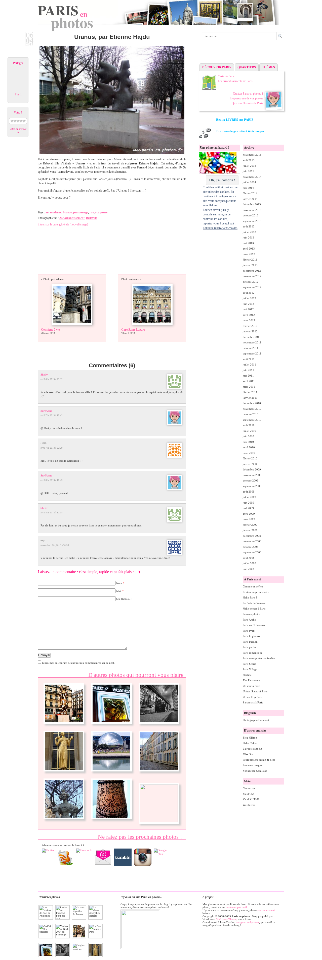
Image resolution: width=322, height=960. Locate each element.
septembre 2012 (252, 287)
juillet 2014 (249, 182)
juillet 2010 (249, 430)
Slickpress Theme (226, 919)
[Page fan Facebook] (84, 851)
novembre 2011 (252, 342)
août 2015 (249, 160)
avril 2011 (249, 381)
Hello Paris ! (250, 597)
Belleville (91, 218)
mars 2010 (249, 452)
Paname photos (251, 614)
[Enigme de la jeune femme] (64, 821)
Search (280, 36)
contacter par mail (236, 907)
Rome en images (252, 765)
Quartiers (246, 67)
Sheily (44, 374)
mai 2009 (248, 508)
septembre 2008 (252, 552)
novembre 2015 (252, 154)
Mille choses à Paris (254, 608)
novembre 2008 (252, 541)
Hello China (250, 743)
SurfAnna (46, 410)
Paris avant (249, 630)
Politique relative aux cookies (220, 228)
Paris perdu (249, 647)
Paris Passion (250, 641)
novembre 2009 (252, 474)
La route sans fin (252, 748)
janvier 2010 (250, 463)
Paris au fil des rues (254, 625)
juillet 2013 (249, 231)
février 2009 (250, 524)
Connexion (249, 788)
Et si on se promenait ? (256, 591)
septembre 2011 (252, 353)
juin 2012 (248, 303)
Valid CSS (248, 793)
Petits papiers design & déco (259, 759)
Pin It (18, 94)
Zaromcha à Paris (253, 702)
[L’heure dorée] (64, 726)
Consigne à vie (50, 329)
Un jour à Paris (251, 685)
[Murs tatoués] (159, 726)
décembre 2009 (252, 469)
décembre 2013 (252, 204)
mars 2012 (249, 320)
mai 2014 (248, 187)
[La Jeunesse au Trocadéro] (64, 773)
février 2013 (250, 259)
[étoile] (12, 121)
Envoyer (44, 655)
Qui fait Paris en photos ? (248, 93)
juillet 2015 (249, 165)
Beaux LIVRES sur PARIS (234, 120)
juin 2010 (248, 436)
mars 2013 (249, 254)
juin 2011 (248, 370)
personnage (80, 212)
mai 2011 (248, 375)
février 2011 (250, 392)
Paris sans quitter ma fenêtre (259, 658)
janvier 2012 (250, 331)
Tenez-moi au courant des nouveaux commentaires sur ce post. (78, 662)
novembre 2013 (252, 209)
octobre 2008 (250, 546)
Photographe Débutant (256, 720)
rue (92, 212)
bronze (67, 212)
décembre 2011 (252, 336)
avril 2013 (249, 248)
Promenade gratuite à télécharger (240, 131)
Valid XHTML (251, 799)
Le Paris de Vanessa (254, 603)
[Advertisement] (241, 53)
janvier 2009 (250, 530)
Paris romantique (252, 652)
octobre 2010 (250, 414)
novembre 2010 (252, 408)
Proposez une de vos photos (246, 98)
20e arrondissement (72, 218)
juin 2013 (248, 237)
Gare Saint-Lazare (133, 329)
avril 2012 (249, 314)
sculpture (101, 212)
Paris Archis (249, 619)
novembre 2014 (252, 176)
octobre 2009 (250, 480)
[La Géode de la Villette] (111, 773)
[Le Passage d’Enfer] (159, 773)
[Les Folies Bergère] (111, 726)
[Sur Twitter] (48, 851)
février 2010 (250, 458)
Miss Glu (248, 754)
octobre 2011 (250, 347)
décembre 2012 (252, 270)
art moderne (53, 212)
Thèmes (268, 67)
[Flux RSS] (65, 857)
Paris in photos (251, 636)
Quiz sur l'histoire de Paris (247, 103)
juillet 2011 (249, 364)
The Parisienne (251, 680)
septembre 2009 (252, 486)
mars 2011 (249, 386)
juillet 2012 (249, 298)
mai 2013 (248, 243)
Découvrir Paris (216, 67)
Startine (247, 674)
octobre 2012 (250, 281)
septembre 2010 (252, 419)
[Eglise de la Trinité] (159, 821)
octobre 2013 (250, 215)
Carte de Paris (226, 76)
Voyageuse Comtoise (255, 770)
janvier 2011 (250, 397)
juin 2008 (248, 568)
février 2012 (250, 325)
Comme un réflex (253, 586)
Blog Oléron (250, 737)
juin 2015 (248, 171)
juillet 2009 (249, 497)
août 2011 (249, 359)
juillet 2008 (249, 563)
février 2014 (250, 193)
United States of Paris (255, 691)
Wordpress (249, 804)
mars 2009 (249, 519)
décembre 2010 (252, 403)
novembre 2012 (252, 276)
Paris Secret (249, 663)
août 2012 (249, 292)
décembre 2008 (252, 535)
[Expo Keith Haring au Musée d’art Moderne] (111, 821)
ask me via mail (266, 910)
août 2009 (249, 491)
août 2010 (249, 425)
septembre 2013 (252, 220)
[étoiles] (15, 121)
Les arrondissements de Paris (235, 81)
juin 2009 (248, 502)
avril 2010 (249, 447)
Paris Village (250, 669)
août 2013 (249, 226)
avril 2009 (249, 513)
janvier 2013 (250, 265)
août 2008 (249, 557)
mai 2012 (248, 309)
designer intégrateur (247, 922)
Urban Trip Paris (252, 696)
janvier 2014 (250, 198)
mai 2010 (248, 441)
